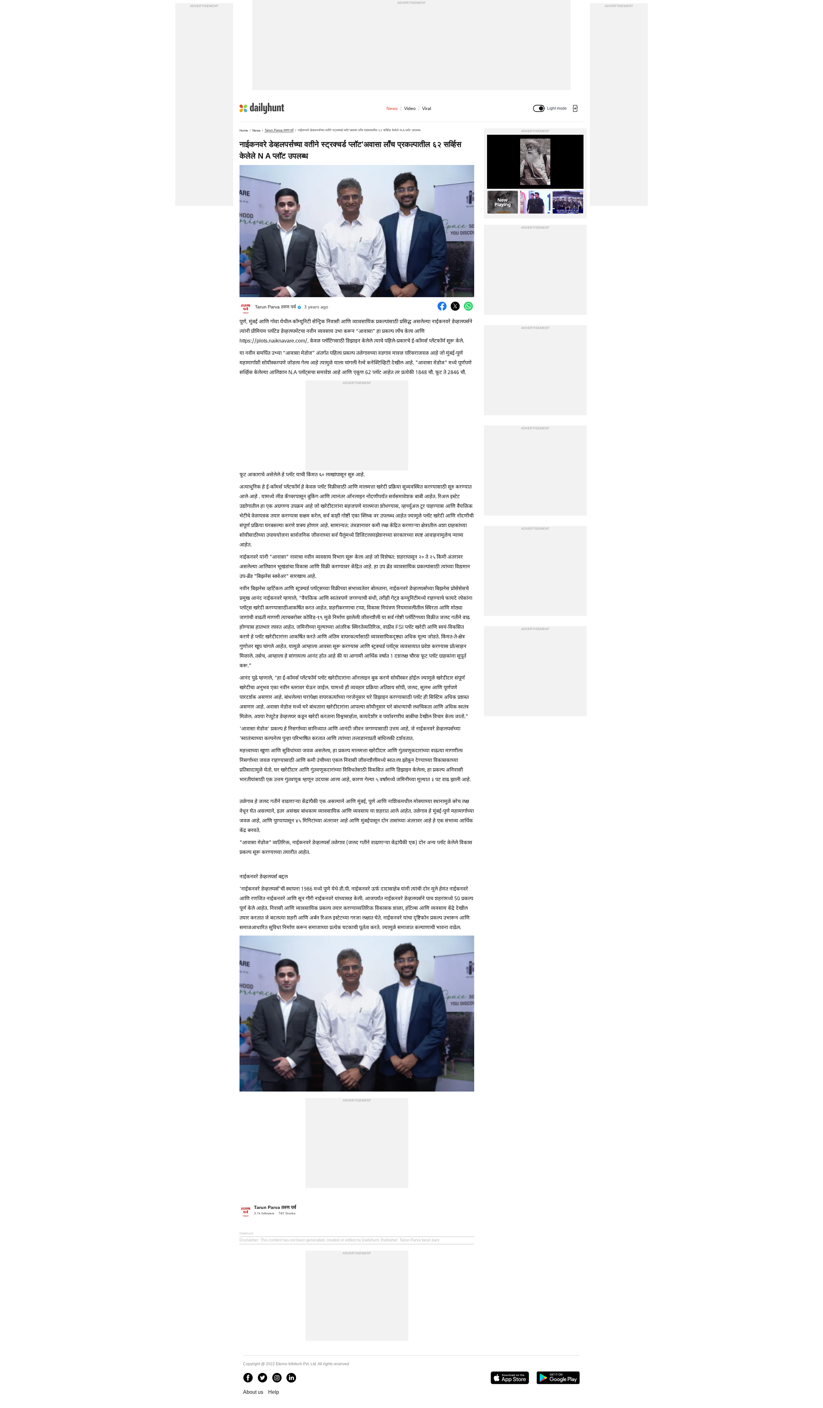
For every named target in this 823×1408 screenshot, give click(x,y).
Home (244, 130)
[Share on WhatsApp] (468, 306)
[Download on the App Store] (509, 1377)
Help (273, 1392)
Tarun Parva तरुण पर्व (279, 130)
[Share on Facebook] (442, 306)
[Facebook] (248, 1378)
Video (410, 108)
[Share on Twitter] (455, 306)
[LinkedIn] (291, 1378)
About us (253, 1392)
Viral (426, 108)
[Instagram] (277, 1378)
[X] (262, 1378)
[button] (539, 108)
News (392, 108)
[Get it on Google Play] (558, 1377)
